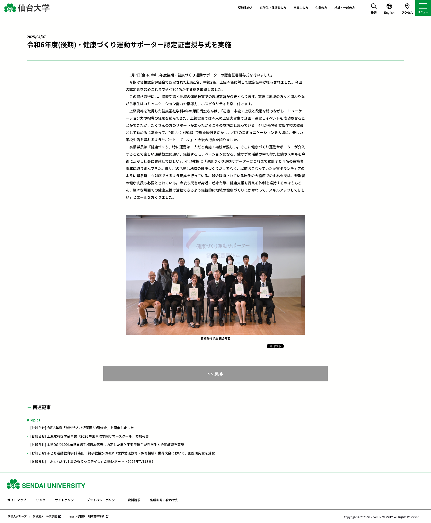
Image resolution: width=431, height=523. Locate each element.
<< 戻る (215, 373)
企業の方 (321, 7)
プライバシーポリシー (102, 500)
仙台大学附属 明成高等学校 (86, 516)
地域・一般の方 (344, 7)
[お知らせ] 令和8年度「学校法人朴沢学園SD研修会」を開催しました (82, 427)
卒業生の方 (301, 7)
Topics (34, 420)
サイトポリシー (66, 500)
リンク (40, 500)
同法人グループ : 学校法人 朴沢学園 (32, 516)
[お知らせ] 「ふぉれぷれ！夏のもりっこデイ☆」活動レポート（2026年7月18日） (92, 461)
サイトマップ (16, 500)
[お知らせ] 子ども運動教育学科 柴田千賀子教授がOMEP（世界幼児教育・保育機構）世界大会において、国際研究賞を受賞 (122, 453)
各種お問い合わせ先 (164, 500)
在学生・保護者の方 (273, 7)
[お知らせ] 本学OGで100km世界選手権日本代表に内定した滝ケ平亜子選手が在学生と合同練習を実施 (107, 444)
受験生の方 (245, 7)
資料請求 (134, 500)
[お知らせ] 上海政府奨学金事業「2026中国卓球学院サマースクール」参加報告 (89, 436)
